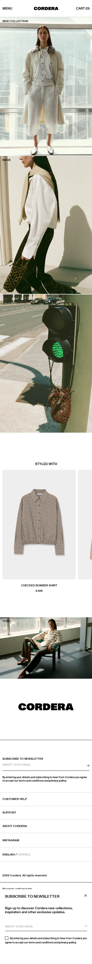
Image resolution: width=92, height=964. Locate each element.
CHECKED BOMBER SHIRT (39, 585)
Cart (83, 9)
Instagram (10, 840)
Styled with (46, 464)
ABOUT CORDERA (14, 826)
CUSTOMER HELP (14, 799)
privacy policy (67, 942)
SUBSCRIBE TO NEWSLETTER (22, 759)
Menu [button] (7, 9)
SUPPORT (9, 812)
